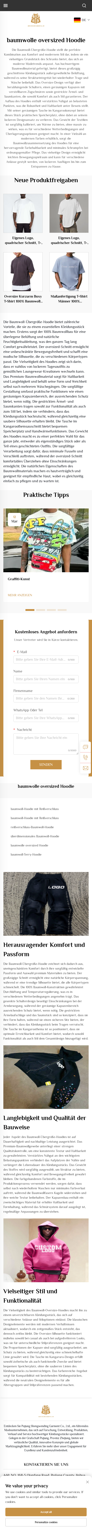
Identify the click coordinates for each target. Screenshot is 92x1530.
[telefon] (85, 757)
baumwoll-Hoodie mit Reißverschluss (35, 809)
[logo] (35, 20)
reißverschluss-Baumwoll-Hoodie (32, 827)
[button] (29, 610)
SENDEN (46, 765)
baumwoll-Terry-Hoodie (26, 854)
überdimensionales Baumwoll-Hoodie (35, 836)
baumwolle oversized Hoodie (29, 845)
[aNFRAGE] (85, 747)
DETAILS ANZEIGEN (23, 213)
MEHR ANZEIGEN (20, 595)
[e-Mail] (85, 768)
